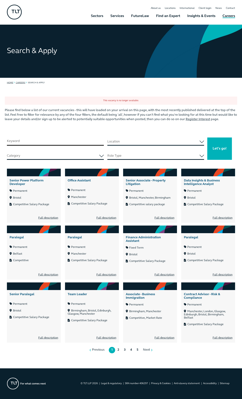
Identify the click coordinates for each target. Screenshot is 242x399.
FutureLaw (140, 16)
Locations (170, 8)
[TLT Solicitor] (14, 12)
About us (156, 8)
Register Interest (198, 119)
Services (117, 16)
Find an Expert (168, 16)
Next (146, 350)
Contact (230, 8)
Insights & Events (201, 16)
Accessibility (210, 383)
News (218, 8)
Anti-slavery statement (187, 383)
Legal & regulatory (111, 383)
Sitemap (224, 383)
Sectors (97, 16)
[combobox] (155, 142)
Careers (229, 16)
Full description (48, 218)
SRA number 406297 (136, 383)
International (187, 8)
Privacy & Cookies (161, 383)
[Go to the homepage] (26, 383)
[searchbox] (155, 142)
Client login (205, 8)
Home (10, 83)
